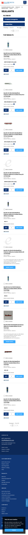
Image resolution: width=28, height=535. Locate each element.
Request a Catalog (5, 467)
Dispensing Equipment (6, 478)
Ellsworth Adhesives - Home (8, 7)
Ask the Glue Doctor (6, 462)
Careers (3, 511)
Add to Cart (19, 70)
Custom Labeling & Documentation (9, 498)
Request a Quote (5, 463)
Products (18, 7)
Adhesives (4, 476)
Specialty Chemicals (6, 482)
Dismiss (14, 530)
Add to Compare (8, 49)
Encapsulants (4, 484)
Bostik (11, 8)
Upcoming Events (5, 465)
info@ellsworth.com (8, 440)
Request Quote (9, 267)
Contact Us (4, 508)
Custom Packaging (5, 500)
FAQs (3, 469)
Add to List (6, 74)
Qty (6, 70)
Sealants (3, 480)
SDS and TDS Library (6, 493)
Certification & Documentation (8, 495)
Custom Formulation (6, 497)
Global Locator (5, 513)
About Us (3, 509)
